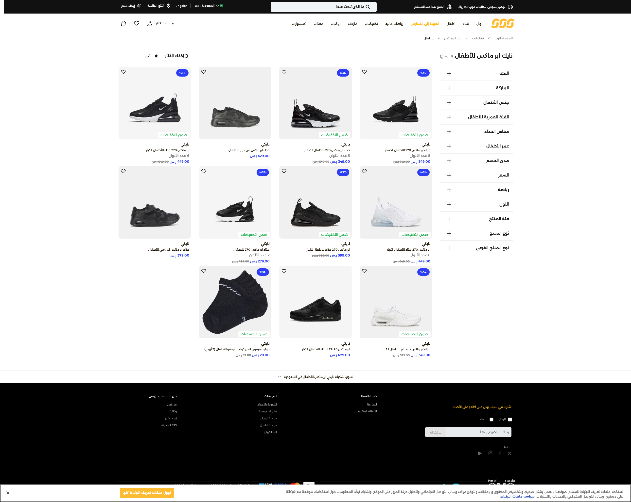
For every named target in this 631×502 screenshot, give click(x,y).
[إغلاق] (7, 492)
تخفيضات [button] (371, 24)
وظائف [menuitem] (173, 411)
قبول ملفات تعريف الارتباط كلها (147, 493)
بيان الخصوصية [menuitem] (268, 411)
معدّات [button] (318, 24)
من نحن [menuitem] (172, 404)
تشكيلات (478, 38)
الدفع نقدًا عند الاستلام (429, 7)
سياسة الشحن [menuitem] (268, 425)
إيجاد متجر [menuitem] (171, 418)
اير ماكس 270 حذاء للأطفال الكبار (167, 150)
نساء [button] (466, 24)
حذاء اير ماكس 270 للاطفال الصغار (407, 150)
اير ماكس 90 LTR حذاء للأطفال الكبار (326, 349)
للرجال (502, 419)
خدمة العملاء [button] (368, 396)
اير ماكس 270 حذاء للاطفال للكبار (328, 249)
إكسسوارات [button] (299, 24)
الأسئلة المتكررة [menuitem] (367, 411)
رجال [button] (479, 24)
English (181, 6)
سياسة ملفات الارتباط (517, 497)
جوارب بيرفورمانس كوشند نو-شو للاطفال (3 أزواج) (237, 349)
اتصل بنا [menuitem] (372, 404)
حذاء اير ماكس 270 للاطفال (251, 249)
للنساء (483, 419)
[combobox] (324, 7)
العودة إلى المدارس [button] (425, 24)
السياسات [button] (270, 396)
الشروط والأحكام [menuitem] (267, 404)
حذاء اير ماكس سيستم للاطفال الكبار (406, 349)
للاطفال (429, 38)
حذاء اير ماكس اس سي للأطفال (249, 150)
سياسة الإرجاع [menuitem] (269, 418)
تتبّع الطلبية (155, 5)
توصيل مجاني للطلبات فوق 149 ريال (482, 7)
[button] (177, 56)
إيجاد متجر (128, 6)
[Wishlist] (136, 23)
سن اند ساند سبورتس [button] (163, 396)
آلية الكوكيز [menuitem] (270, 432)
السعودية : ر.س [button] (204, 5)
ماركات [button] (352, 24)
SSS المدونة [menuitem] (169, 425)
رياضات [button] (336, 24)
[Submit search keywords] (372, 7)
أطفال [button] (451, 24)
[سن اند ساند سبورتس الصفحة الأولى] (503, 23)
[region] (315, 493)
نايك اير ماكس (453, 38)
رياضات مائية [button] (394, 24)
